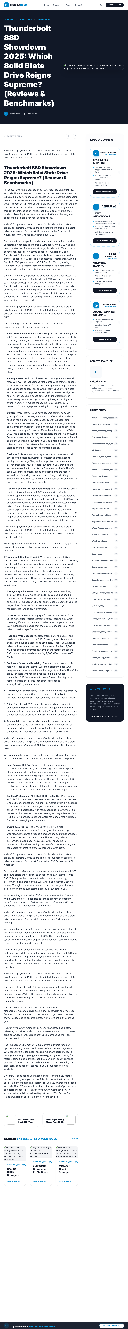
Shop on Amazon (110, 1325)
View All (74, 1139)
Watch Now (103, 339)
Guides (56, 5)
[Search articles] (101, 5)
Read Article (12, 1181)
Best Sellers (115, 5)
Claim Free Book (103, 241)
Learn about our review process (103, 716)
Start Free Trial (103, 192)
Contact (78, 5)
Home (46, 5)
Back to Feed (14, 136)
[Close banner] (126, 1324)
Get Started (103, 290)
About (68, 5)
